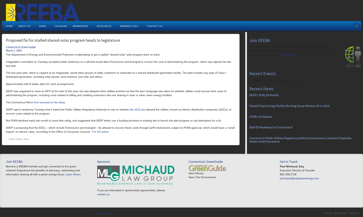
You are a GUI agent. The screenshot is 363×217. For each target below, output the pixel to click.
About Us (25, 26)
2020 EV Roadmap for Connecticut (270, 127)
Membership (80, 26)
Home (9, 26)
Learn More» (289, 54)
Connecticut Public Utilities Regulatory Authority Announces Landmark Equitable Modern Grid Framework (300, 139)
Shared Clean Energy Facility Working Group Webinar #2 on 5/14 (289, 105)
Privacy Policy (340, 213)
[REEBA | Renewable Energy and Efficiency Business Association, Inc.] (181, 16)
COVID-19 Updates (260, 116)
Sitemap (328, 213)
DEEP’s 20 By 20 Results (264, 95)
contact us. (103, 194)
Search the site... (356, 26)
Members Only (129, 26)
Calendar (60, 26)
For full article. (100, 131)
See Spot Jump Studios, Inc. (103, 213)
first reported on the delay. (50, 102)
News (42, 26)
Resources (104, 26)
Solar (26, 139)
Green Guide (15, 139)
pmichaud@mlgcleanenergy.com (299, 178)
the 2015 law (137, 109)
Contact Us (154, 26)
